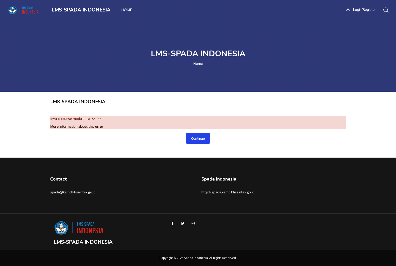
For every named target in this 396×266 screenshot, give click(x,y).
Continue (198, 138)
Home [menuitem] (126, 9)
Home (198, 63)
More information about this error (76, 126)
